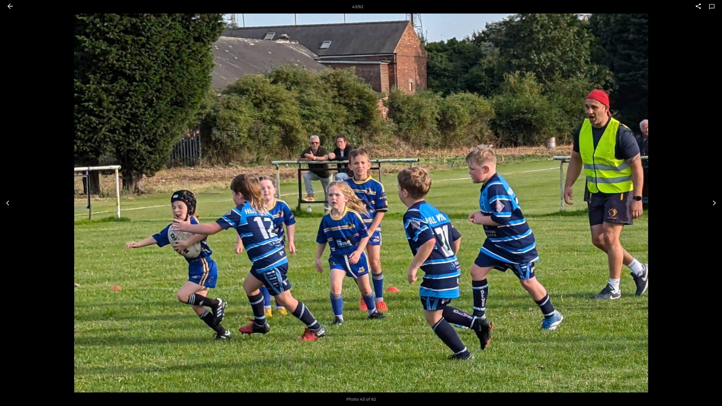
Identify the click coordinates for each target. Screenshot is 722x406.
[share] (698, 7)
